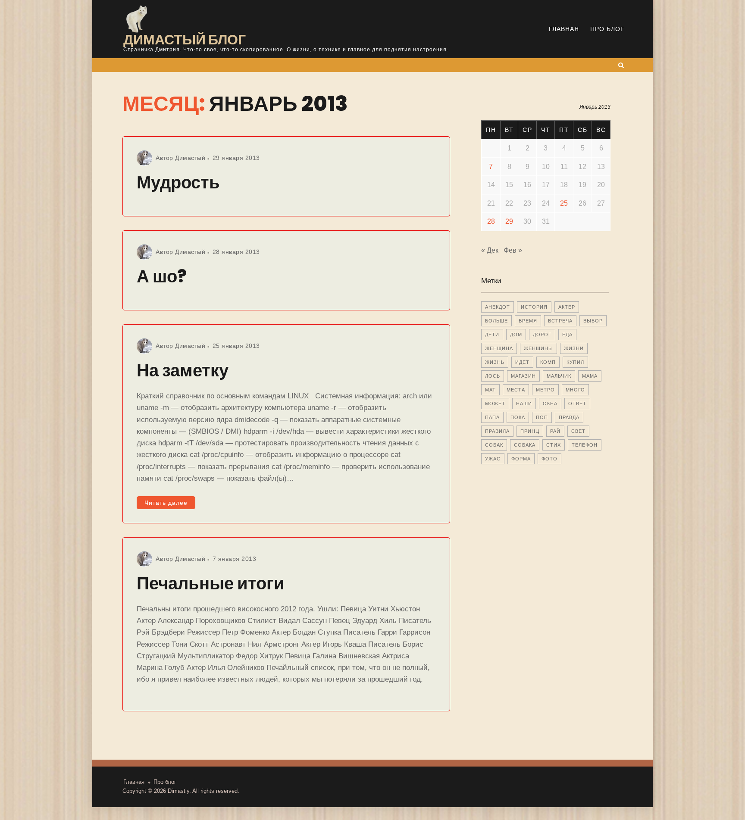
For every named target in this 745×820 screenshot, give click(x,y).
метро (545, 389)
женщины (538, 348)
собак (494, 445)
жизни (574, 348)
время (528, 320)
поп (542, 417)
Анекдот (497, 307)
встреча (560, 320)
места (516, 389)
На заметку (183, 370)
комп (548, 362)
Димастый (190, 157)
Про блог (607, 28)
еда (567, 334)
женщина (499, 348)
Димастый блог (184, 39)
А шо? (162, 276)
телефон (585, 445)
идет (522, 362)
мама (590, 376)
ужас (493, 458)
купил (575, 362)
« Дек (489, 250)
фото (549, 458)
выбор (593, 320)
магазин (523, 376)
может (495, 403)
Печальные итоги (211, 583)
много (575, 389)
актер (566, 307)
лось (492, 376)
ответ (577, 403)
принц (529, 431)
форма (521, 458)
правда (569, 417)
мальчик (559, 376)
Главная (564, 28)
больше (496, 320)
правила (497, 431)
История (534, 307)
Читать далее (166, 502)
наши (524, 403)
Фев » (513, 250)
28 (491, 221)
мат (490, 389)
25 (564, 203)
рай (555, 431)
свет (578, 431)
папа (492, 417)
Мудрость (178, 182)
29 (509, 221)
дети (492, 334)
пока (517, 417)
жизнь (494, 362)
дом (516, 334)
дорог (542, 334)
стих (553, 445)
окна (550, 403)
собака (524, 445)
